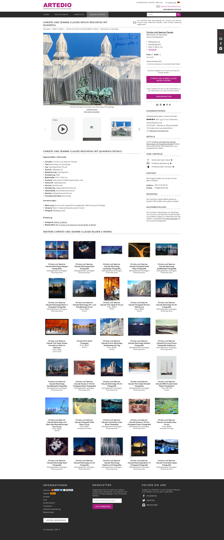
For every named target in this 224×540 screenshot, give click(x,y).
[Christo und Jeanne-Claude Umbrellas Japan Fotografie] (166, 446)
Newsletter (102, 485)
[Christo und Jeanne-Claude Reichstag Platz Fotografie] (84, 250)
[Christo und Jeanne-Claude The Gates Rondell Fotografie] (139, 367)
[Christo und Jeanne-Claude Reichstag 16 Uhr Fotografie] (166, 288)
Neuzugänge (61, 14)
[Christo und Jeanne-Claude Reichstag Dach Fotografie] (57, 446)
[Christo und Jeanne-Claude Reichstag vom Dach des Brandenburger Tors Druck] (57, 406)
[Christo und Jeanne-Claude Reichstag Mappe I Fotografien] (57, 250)
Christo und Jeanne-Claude (159, 32)
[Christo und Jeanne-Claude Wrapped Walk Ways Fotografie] (139, 250)
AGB (45, 500)
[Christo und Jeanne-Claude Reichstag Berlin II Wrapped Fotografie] (57, 288)
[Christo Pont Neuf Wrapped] (84, 327)
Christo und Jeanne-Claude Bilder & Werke (82, 29)
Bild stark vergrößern (92, 112)
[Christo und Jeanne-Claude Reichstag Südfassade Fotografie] (166, 250)
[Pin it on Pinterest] (161, 105)
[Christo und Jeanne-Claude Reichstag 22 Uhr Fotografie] (84, 446)
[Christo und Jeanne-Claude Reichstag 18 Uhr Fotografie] (111, 367)
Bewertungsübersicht (159, 131)
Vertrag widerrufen (56, 520)
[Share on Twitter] (164, 105)
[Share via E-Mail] (157, 105)
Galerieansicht (91, 109)
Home (46, 14)
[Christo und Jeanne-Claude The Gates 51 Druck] (111, 288)
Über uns (159, 2)
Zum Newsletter (163, 96)
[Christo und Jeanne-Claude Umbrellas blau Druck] (166, 406)
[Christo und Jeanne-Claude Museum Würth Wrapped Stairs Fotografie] (84, 367)
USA (56, 530)
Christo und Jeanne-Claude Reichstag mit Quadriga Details (161, 143)
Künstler (79, 14)
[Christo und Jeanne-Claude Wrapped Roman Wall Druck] (139, 288)
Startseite (46, 29)
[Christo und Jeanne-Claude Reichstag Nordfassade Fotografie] (57, 367)
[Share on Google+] (170, 105)
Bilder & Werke (98, 14)
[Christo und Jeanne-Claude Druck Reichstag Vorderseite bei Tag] (111, 327)
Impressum (47, 506)
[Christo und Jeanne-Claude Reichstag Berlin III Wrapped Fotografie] (139, 446)
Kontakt (152, 2)
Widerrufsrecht (49, 503)
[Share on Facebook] (167, 105)
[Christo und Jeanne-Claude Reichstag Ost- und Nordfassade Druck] (84, 288)
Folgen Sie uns (154, 485)
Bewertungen (48, 512)
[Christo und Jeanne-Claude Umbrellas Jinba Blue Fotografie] (111, 406)
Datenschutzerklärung (52, 509)
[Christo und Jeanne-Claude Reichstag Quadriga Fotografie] (111, 250)
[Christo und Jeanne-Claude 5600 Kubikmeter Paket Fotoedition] (166, 367)
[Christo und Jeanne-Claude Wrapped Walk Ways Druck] (84, 406)
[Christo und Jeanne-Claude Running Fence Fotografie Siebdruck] (166, 327)
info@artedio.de (161, 188)
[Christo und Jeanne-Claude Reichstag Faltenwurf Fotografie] (111, 446)
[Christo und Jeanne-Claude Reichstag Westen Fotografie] (139, 327)
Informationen (142, 2)
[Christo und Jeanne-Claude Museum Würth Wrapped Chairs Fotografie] (139, 406)
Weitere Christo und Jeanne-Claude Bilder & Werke (77, 231)
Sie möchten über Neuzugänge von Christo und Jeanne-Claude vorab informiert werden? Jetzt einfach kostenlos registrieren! (159, 22)
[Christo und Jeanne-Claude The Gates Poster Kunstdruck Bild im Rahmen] (57, 327)
